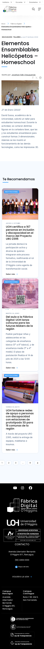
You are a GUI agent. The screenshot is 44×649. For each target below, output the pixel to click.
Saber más (11, 274)
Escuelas (19, 2)
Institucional (11, 192)
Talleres (17, 37)
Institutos (6, 2)
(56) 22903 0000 (22, 560)
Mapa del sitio (23, 567)
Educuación (7, 37)
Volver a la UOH (20, 576)
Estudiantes (34, 2)
